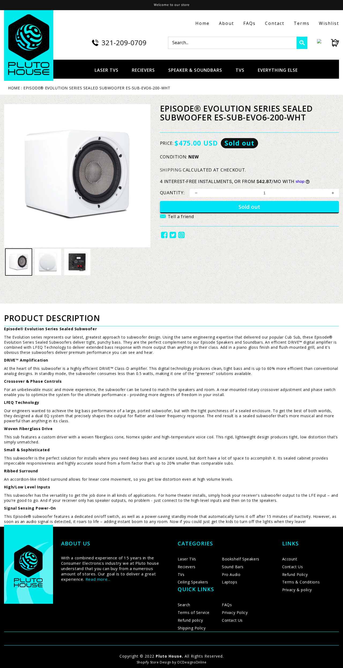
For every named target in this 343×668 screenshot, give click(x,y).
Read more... (97, 579)
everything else (278, 70)
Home (202, 23)
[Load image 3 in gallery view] (77, 262)
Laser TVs (187, 558)
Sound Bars (233, 566)
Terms (302, 23)
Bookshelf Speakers (240, 558)
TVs (181, 574)
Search (184, 604)
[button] (177, 219)
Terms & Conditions (301, 581)
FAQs (249, 23)
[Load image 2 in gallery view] (48, 262)
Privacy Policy (235, 612)
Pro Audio (231, 574)
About (226, 23)
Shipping (171, 170)
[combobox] (232, 43)
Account (289, 558)
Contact (274, 23)
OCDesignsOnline (191, 662)
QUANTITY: (172, 193)
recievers (143, 70)
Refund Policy (295, 574)
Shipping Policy (192, 628)
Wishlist (329, 23)
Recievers (187, 566)
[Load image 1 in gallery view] (18, 262)
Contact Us (232, 620)
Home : (15, 87)
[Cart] (330, 43)
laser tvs (106, 70)
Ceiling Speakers (193, 581)
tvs (240, 70)
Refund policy (190, 620)
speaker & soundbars (195, 70)
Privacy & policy (297, 589)
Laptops (229, 581)
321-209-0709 (124, 42)
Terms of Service (194, 612)
